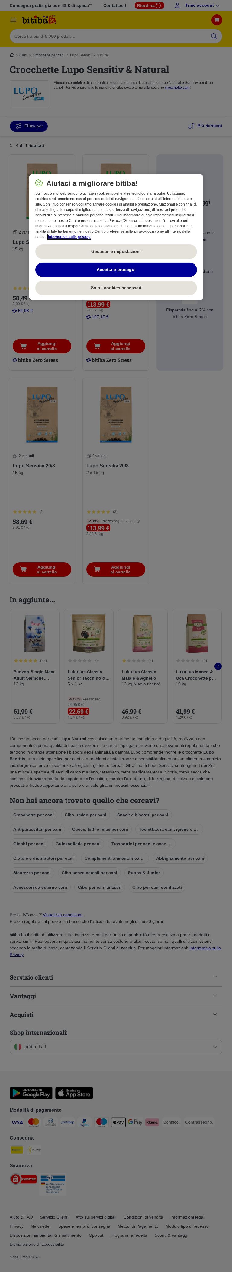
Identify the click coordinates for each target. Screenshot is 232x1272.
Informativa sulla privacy (69, 237)
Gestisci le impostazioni (116, 251)
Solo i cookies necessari (116, 287)
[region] (116, 237)
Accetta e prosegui (116, 269)
